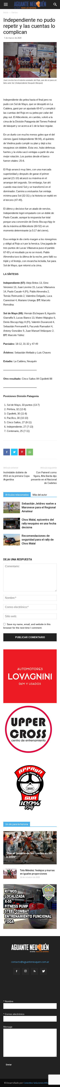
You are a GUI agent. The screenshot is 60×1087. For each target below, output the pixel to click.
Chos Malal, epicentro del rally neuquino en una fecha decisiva (39, 523)
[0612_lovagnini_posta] (30, 702)
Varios (15, 12)
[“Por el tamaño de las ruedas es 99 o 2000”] (30, 847)
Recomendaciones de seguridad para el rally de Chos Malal (38, 539)
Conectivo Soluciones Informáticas (40, 1082)
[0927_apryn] (30, 813)
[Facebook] (16, 971)
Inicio (5, 12)
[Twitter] (43, 971)
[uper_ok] (28, 752)
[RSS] (34, 971)
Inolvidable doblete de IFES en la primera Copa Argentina (16, 476)
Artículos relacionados (17, 494)
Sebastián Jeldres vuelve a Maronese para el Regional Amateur (39, 507)
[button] (55, 4)
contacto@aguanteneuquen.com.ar (30, 961)
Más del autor (40, 494)
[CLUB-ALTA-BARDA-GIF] (30, 928)
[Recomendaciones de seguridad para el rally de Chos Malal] (11, 539)
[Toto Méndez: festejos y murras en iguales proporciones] (10, 874)
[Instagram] (25, 971)
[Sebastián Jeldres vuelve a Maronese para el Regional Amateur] (11, 507)
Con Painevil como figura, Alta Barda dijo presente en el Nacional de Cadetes (44, 478)
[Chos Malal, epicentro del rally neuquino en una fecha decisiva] (11, 523)
